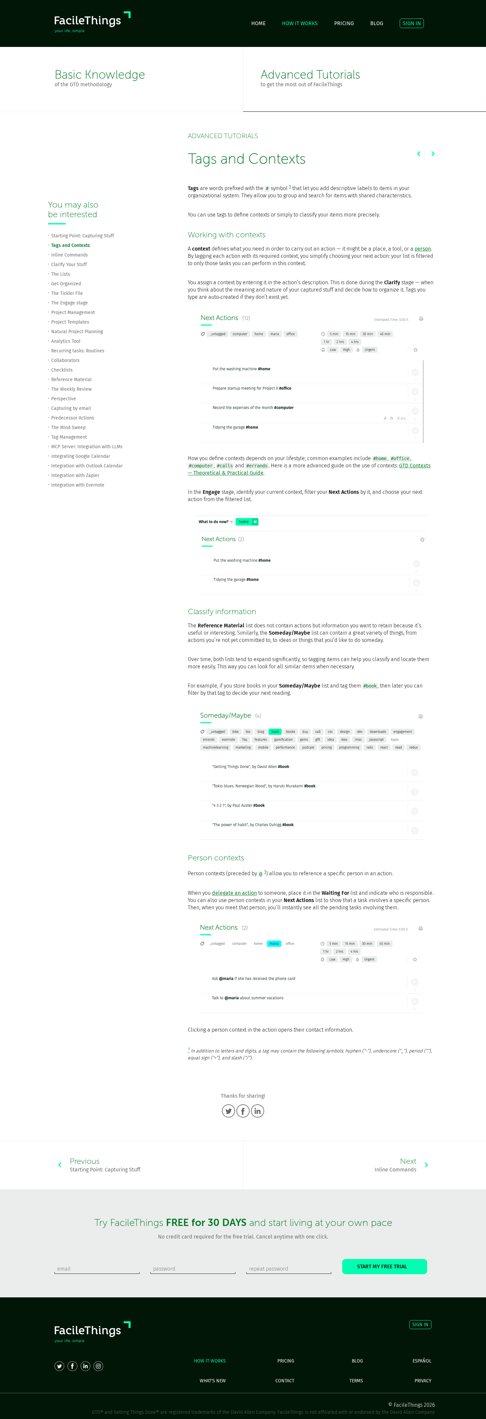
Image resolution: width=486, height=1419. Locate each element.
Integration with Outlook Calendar (87, 466)
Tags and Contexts (70, 245)
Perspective (63, 399)
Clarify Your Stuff (69, 264)
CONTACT (284, 1381)
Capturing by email (71, 408)
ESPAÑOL (422, 1361)
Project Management (73, 312)
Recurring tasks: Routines (77, 351)
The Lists (60, 274)
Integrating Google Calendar (80, 456)
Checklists (62, 370)
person (423, 249)
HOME (258, 23)
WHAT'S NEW (213, 1381)
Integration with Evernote (77, 485)
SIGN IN (412, 23)
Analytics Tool (65, 341)
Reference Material (71, 379)
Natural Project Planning (77, 332)
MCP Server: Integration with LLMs (87, 447)
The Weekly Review (71, 389)
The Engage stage (69, 303)
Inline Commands (69, 255)
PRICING (344, 23)
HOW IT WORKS (300, 23)
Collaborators (65, 360)
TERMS (356, 1381)
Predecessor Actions (72, 418)
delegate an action (234, 893)
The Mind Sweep (68, 427)
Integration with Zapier (75, 475)
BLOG (376, 23)
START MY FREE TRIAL (384, 1266)
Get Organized (66, 284)
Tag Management (69, 437)
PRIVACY (423, 1381)
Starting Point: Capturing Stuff (82, 236)
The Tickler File (67, 293)
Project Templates (70, 322)
